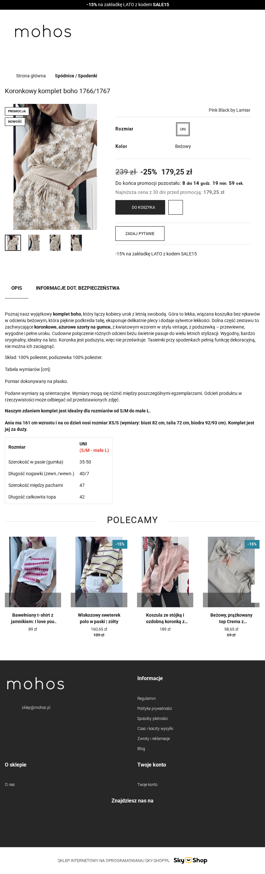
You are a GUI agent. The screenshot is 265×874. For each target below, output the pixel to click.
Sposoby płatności (152, 718)
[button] (198, 678)
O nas (10, 784)
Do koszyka (143, 207)
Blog (141, 748)
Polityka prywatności (154, 708)
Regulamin (146, 698)
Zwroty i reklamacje (153, 738)
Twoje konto (147, 784)
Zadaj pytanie (139, 233)
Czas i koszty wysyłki (155, 728)
